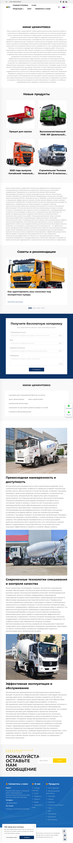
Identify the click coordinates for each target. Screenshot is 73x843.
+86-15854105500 (11, 803)
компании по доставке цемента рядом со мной (28, 408)
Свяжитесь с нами (42, 9)
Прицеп (51, 799)
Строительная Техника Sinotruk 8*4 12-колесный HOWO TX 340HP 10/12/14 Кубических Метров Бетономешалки (52, 172)
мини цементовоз (35, 399)
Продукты (37, 796)
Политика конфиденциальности (41, 837)
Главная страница (20, 5)
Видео (36, 802)
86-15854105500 (16, 2)
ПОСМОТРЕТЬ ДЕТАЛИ (20, 114)
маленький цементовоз (18, 403)
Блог (30, 9)
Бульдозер (52, 817)
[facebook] (61, 1)
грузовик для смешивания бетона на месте (27, 395)
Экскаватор (52, 814)
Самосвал (51, 796)
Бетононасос (52, 819)
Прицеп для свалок (20, 131)
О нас (34, 5)
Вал (49, 811)
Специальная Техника (55, 805)
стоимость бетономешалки (20, 412)
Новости (37, 799)
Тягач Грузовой (53, 788)
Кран (50, 808)
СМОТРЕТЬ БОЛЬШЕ (15, 302)
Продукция (18, 9)
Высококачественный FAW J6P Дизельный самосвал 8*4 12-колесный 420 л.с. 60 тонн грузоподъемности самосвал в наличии (52, 133)
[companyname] (8, 7)
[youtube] (63, 1)
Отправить (36, 369)
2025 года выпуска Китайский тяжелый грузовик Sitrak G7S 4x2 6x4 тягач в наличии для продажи (20, 172)
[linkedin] (66, 1)
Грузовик (51, 802)
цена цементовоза (16, 399)
